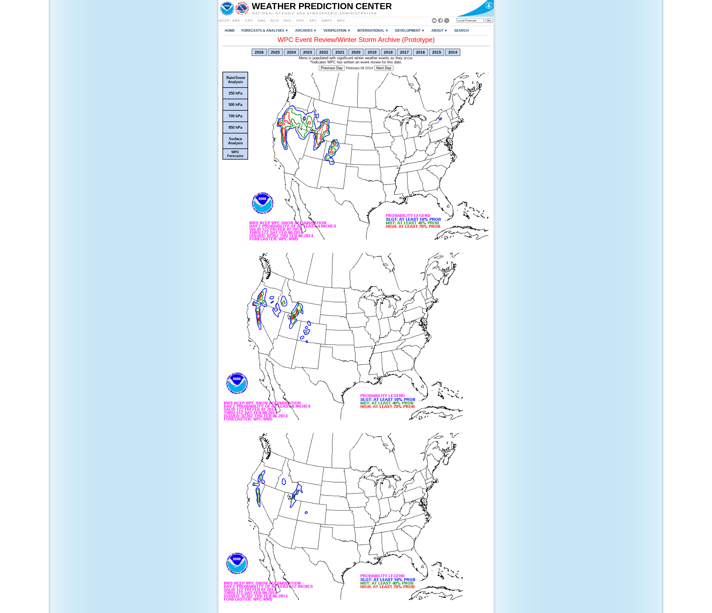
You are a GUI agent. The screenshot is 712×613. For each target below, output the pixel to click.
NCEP (224, 20)
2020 (356, 52)
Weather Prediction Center (322, 6)
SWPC (327, 20)
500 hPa (235, 105)
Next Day (383, 68)
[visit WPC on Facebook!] (440, 21)
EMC (262, 20)
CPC (249, 20)
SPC (313, 20)
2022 (323, 52)
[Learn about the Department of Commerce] (475, 8)
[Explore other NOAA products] (227, 8)
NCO (275, 20)
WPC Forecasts (235, 154)
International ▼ (373, 30)
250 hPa (235, 93)
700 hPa (235, 116)
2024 (291, 52)
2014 (452, 52)
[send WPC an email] (434, 21)
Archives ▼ (306, 30)
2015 (436, 52)
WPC (341, 20)
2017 (404, 52)
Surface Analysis (235, 141)
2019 (372, 52)
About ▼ (439, 30)
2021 (339, 52)
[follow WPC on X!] (446, 21)
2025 (275, 52)
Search (461, 30)
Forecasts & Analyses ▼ (264, 30)
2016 (420, 52)
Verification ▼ (337, 30)
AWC (236, 20)
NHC (288, 20)
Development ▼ (410, 30)
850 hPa (235, 127)
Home (230, 30)
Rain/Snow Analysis (235, 80)
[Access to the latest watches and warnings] (242, 8)
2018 (388, 52)
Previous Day (332, 68)
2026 (259, 52)
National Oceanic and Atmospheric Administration (314, 13)
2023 (307, 52)
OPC (300, 20)
